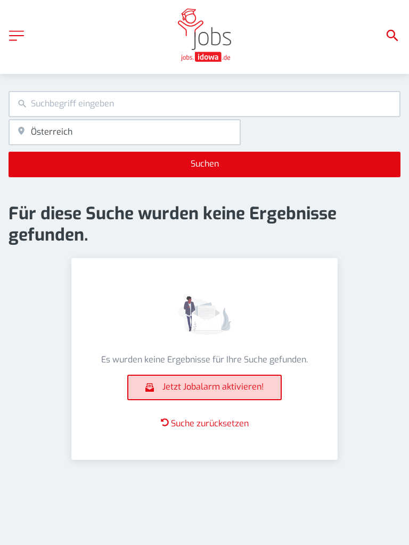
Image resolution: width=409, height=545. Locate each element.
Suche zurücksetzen (210, 423)
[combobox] (204, 104)
